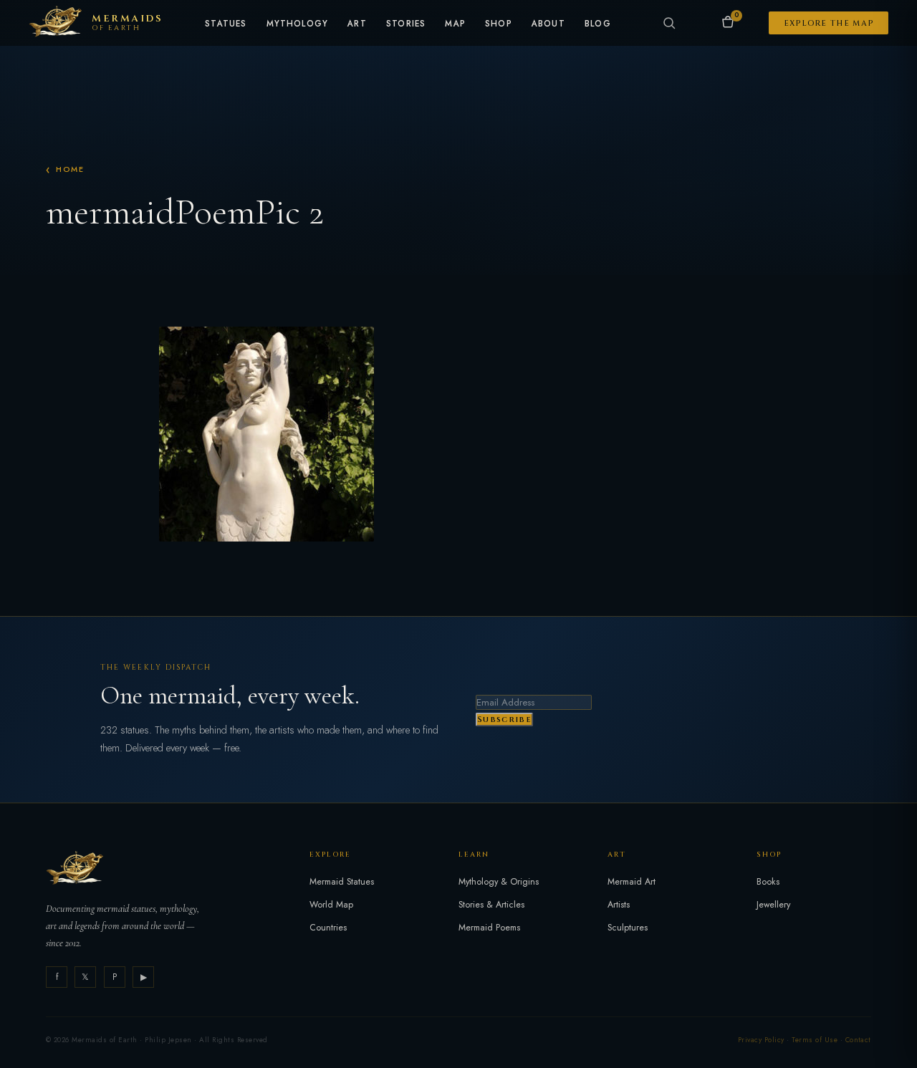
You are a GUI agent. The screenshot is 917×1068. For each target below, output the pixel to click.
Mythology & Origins (498, 881)
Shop (498, 24)
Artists (619, 904)
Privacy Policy (761, 1039)
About (548, 24)
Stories (406, 24)
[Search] (669, 23)
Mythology (298, 24)
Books (768, 881)
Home (70, 169)
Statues (225, 24)
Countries (328, 927)
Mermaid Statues (341, 881)
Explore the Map (829, 23)
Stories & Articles (491, 904)
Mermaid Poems (489, 927)
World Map (331, 904)
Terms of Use (814, 1039)
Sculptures (628, 927)
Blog (598, 24)
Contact (858, 1039)
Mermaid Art (632, 881)
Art (357, 24)
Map (455, 24)
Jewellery (773, 904)
